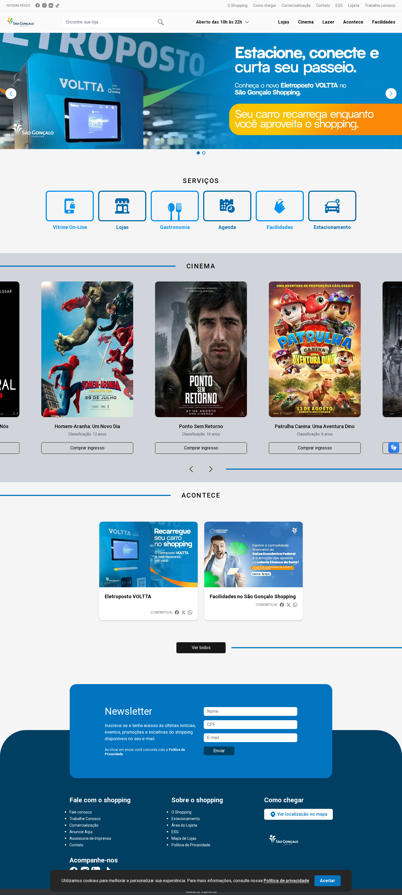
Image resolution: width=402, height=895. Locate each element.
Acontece (353, 22)
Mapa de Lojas (183, 838)
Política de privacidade (286, 880)
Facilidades (383, 22)
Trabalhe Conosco (85, 818)
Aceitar (327, 880)
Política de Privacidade (190, 845)
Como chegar (264, 5)
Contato (323, 5)
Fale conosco (80, 812)
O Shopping (237, 5)
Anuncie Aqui (80, 832)
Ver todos (201, 647)
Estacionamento (185, 818)
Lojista (353, 5)
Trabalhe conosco (380, 5)
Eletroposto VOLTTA (128, 596)
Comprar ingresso (87, 448)
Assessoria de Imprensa (90, 838)
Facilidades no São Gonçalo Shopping (253, 596)
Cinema (306, 22)
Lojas (283, 22)
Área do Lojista (184, 825)
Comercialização (296, 5)
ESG (339, 5)
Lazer (328, 22)
